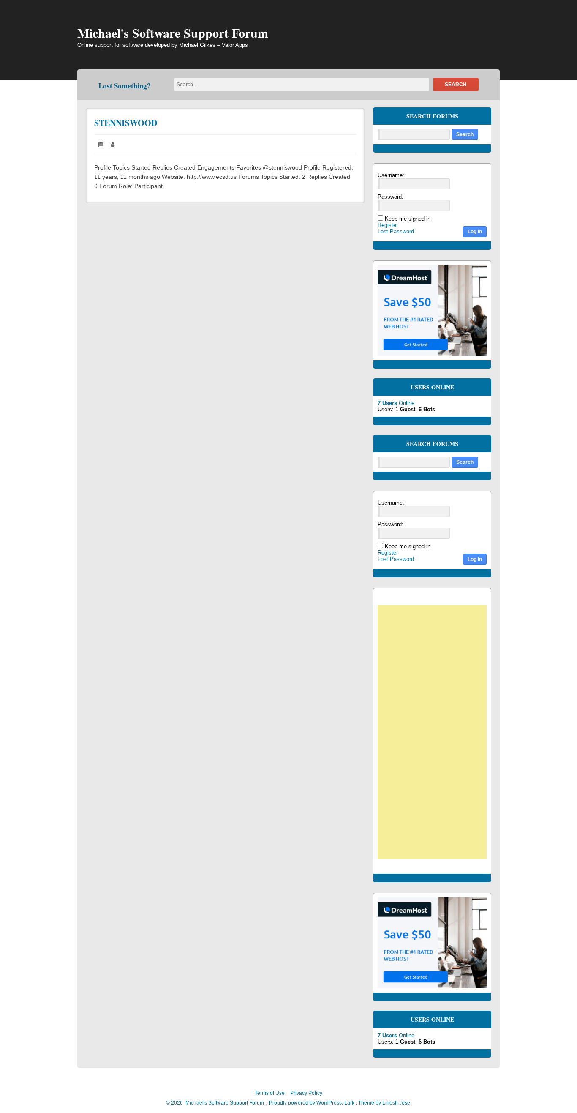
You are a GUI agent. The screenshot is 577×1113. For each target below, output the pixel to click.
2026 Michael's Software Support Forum (217, 1103)
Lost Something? (124, 85)
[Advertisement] (436, 733)
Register (388, 225)
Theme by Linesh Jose (384, 1103)
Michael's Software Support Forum (172, 32)
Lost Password (396, 231)
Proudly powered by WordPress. (306, 1103)
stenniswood (125, 123)
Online (396, 403)
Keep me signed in (407, 219)
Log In (475, 232)
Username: (391, 175)
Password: (390, 197)
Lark (350, 1103)
